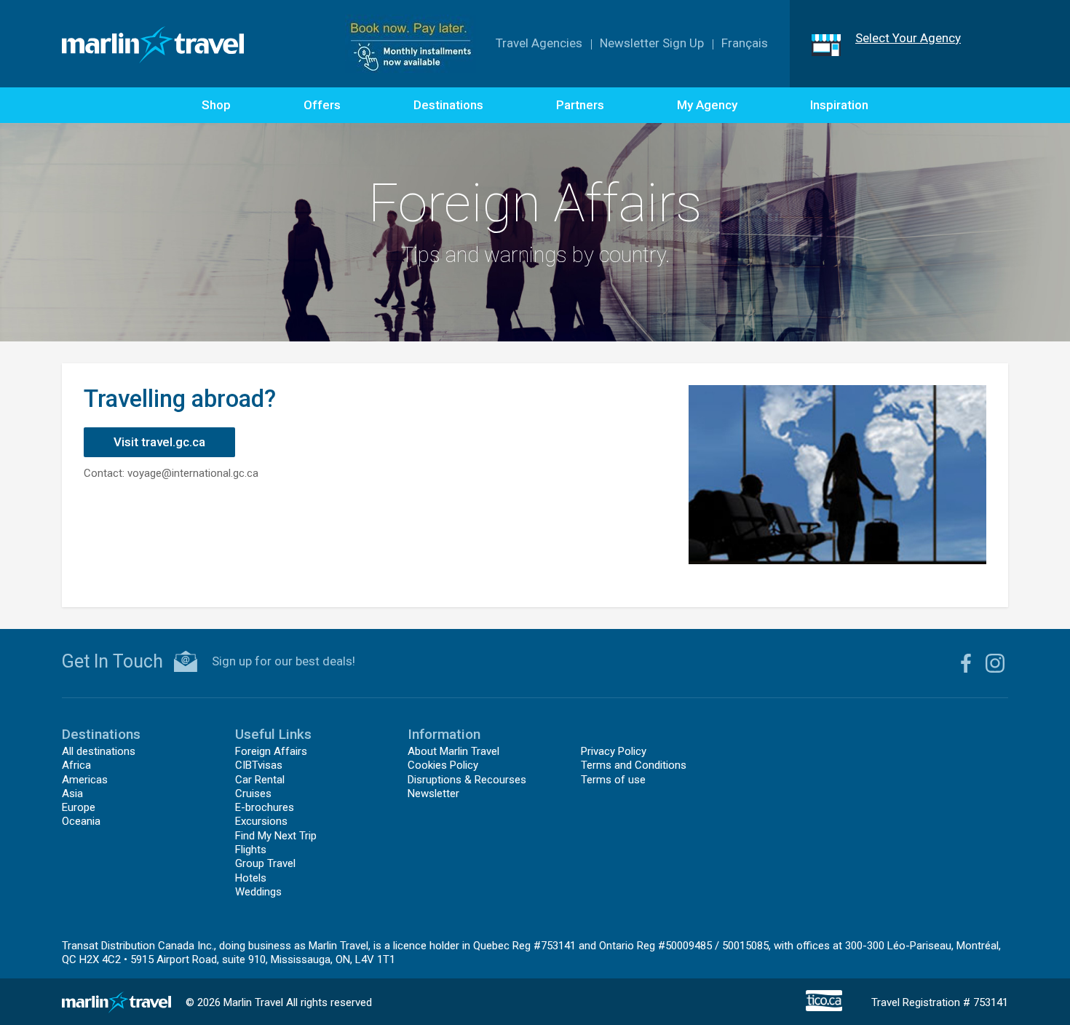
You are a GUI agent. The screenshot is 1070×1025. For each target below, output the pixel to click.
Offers (322, 105)
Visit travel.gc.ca (159, 442)
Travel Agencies (539, 43)
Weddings (258, 891)
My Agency (707, 105)
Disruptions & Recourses (467, 779)
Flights (250, 849)
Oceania (81, 821)
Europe (78, 807)
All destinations (98, 751)
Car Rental (260, 779)
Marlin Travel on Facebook (966, 663)
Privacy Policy (613, 751)
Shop (216, 105)
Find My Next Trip (276, 835)
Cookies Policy (443, 765)
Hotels (250, 877)
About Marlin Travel (453, 751)
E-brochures (264, 807)
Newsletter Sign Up (652, 43)
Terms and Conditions (633, 765)
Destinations (448, 105)
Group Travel (265, 863)
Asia (72, 793)
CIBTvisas (258, 765)
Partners (580, 105)
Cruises (253, 793)
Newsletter (433, 793)
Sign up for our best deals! (283, 661)
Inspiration (839, 105)
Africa (76, 765)
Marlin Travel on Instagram (995, 663)
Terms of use (613, 779)
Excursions (261, 821)
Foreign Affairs (271, 751)
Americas (85, 779)
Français (744, 43)
